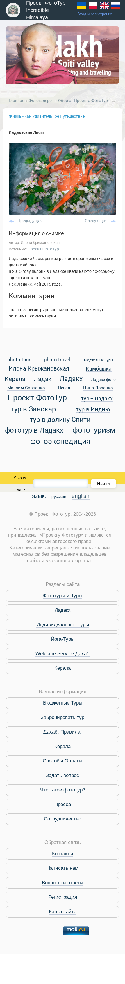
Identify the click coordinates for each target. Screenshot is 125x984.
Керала (15, 379)
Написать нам (62, 868)
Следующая (96, 220)
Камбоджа (99, 369)
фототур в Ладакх (34, 430)
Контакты (62, 853)
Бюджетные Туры (98, 360)
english (81, 496)
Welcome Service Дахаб (62, 653)
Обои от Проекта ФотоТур (83, 100)
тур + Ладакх (97, 399)
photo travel (57, 359)
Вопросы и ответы (62, 882)
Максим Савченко (26, 388)
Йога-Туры (62, 639)
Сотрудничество (62, 819)
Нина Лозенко (98, 388)
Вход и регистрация (94, 14)
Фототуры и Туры (62, 595)
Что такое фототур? (62, 790)
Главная (16, 100)
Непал (64, 388)
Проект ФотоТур (43, 249)
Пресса (62, 804)
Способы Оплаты (62, 761)
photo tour (19, 359)
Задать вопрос (62, 775)
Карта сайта (62, 911)
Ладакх (71, 378)
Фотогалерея (42, 100)
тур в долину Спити (60, 419)
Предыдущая (30, 220)
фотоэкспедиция (60, 442)
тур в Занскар (33, 409)
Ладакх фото (103, 380)
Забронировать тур (62, 717)
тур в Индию (93, 410)
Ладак (42, 379)
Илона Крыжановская (39, 369)
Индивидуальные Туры (62, 624)
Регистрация (62, 897)
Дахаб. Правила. (62, 732)
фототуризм (93, 430)
